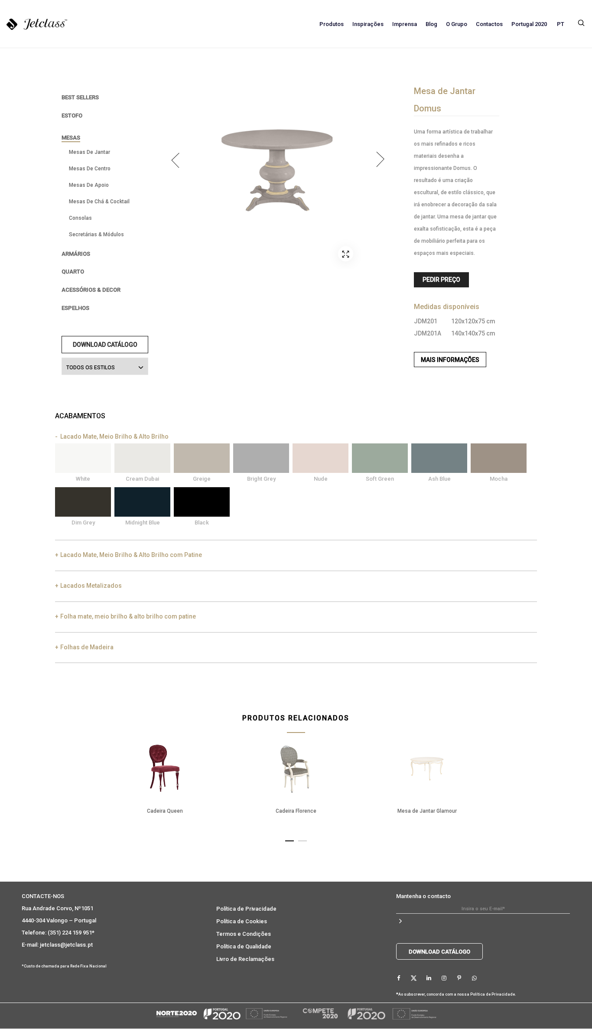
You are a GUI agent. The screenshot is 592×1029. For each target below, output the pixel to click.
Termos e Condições (243, 934)
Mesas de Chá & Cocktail (99, 202)
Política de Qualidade (243, 946)
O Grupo (456, 24)
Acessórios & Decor (91, 290)
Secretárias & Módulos (96, 234)
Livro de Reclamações (245, 959)
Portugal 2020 (529, 24)
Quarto (73, 271)
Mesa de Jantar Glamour (427, 811)
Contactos (489, 24)
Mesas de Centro (90, 169)
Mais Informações (450, 359)
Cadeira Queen (165, 811)
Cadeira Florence (296, 811)
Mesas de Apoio (89, 185)
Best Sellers (80, 97)
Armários (76, 254)
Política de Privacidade (246, 908)
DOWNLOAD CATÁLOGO (105, 344)
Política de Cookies (241, 921)
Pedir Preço (441, 279)
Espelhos (75, 308)
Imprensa (404, 24)
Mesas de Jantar (89, 152)
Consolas (80, 218)
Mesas (71, 137)
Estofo (72, 115)
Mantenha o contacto (423, 896)
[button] (289, 839)
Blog (431, 24)
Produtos (331, 24)
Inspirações (368, 24)
